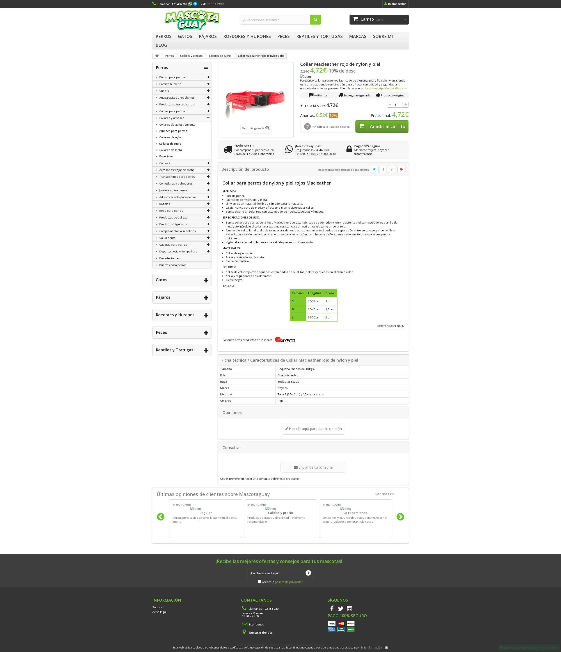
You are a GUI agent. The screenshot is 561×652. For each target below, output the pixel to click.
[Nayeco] (284, 340)
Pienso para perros (172, 77)
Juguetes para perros (173, 190)
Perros (162, 67)
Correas (164, 163)
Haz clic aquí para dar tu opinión (315, 428)
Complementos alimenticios (177, 231)
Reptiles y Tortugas (174, 349)
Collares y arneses (171, 118)
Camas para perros (172, 111)
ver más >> (385, 493)
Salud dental (167, 238)
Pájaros (163, 297)
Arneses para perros (173, 131)
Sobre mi (158, 607)
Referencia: (385, 326)
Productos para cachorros (176, 104)
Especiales (166, 156)
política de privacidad (289, 582)
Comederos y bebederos (176, 183)
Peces (161, 332)
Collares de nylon (171, 137)
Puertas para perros (172, 265)
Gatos (161, 279)
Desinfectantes (169, 258)
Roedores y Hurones (175, 314)
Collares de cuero (169, 144)
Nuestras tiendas (261, 632)
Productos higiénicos (173, 224)
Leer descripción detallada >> (386, 88)
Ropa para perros (171, 211)
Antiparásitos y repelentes (177, 97)
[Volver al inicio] (157, 56)
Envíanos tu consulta (315, 467)
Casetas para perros (173, 245)
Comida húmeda (170, 84)
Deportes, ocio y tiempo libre (178, 251)
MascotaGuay (192, 20)
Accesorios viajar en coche (177, 170)
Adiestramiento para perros (177, 197)
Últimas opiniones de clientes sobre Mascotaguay (213, 494)
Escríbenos (256, 624)
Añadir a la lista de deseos (331, 127)
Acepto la (282, 582)
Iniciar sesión (397, 4)
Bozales (164, 204)
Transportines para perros (177, 177)
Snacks (164, 91)
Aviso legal (159, 612)
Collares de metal (171, 150)
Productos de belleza (173, 217)
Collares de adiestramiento (177, 124)
